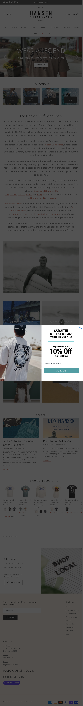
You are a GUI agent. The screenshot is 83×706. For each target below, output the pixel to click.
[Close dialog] (81, 327)
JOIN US (61, 370)
